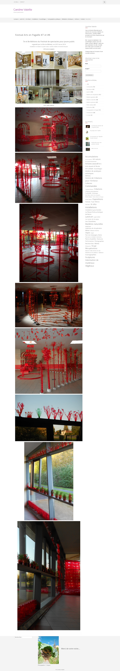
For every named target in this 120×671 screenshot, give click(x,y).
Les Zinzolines (90, 221)
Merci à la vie (95, 148)
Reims (97, 243)
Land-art (89, 217)
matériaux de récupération (93, 229)
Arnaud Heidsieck (88, 159)
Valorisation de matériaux (91, 262)
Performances (89, 241)
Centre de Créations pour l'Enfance (93, 179)
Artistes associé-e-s (93, 164)
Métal (87, 231)
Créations (98, 189)
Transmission (90, 113)
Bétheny (87, 176)
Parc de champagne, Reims (93, 235)
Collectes (88, 183)
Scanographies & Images (92, 110)
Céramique (95, 193)
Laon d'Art (97, 217)
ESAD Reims (88, 200)
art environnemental (90, 162)
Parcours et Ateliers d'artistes (93, 237)
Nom (86, 64)
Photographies (99, 241)
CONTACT (22, 2)
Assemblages (98, 169)
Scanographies (90, 255)
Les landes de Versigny (92, 219)
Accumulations (91, 157)
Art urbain (89, 169)
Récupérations (91, 248)
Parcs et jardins (90, 239)
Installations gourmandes (93, 210)
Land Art (89, 92)
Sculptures (90, 257)
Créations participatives (91, 191)
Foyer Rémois (95, 202)
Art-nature (97, 159)
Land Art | (22, 19)
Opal (92, 233)
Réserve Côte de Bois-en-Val (92, 251)
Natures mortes (94, 231)
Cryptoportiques (89, 189)
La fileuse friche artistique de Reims (94, 213)
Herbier (87, 205)
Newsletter (88, 19)
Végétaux (89, 266)
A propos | (16, 19)
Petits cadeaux (90, 105)
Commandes (90, 87)
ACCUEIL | (16, 2)
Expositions (89, 89)
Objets (87, 233)
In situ (93, 204)
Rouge (94, 246)
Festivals (87, 202)
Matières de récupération (93, 95)
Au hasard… (89, 121)
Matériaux (88, 227)
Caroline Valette (22, 9)
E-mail (87, 69)
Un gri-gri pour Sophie (95, 131)
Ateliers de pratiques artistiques (93, 172)
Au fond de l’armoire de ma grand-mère (97, 126)
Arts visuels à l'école (92, 166)
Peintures (100, 239)
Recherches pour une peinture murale (96, 143)
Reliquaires (88, 246)
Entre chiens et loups (98, 197)
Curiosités (88, 193)
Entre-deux (88, 197)
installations (91, 207)
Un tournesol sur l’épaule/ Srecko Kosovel (96, 137)
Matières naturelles (91, 100)
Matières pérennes (91, 102)
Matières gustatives (91, 97)
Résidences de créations (91, 253)
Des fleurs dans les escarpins (92, 195)
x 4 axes (89, 115)
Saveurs (101, 253)
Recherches (89, 107)
